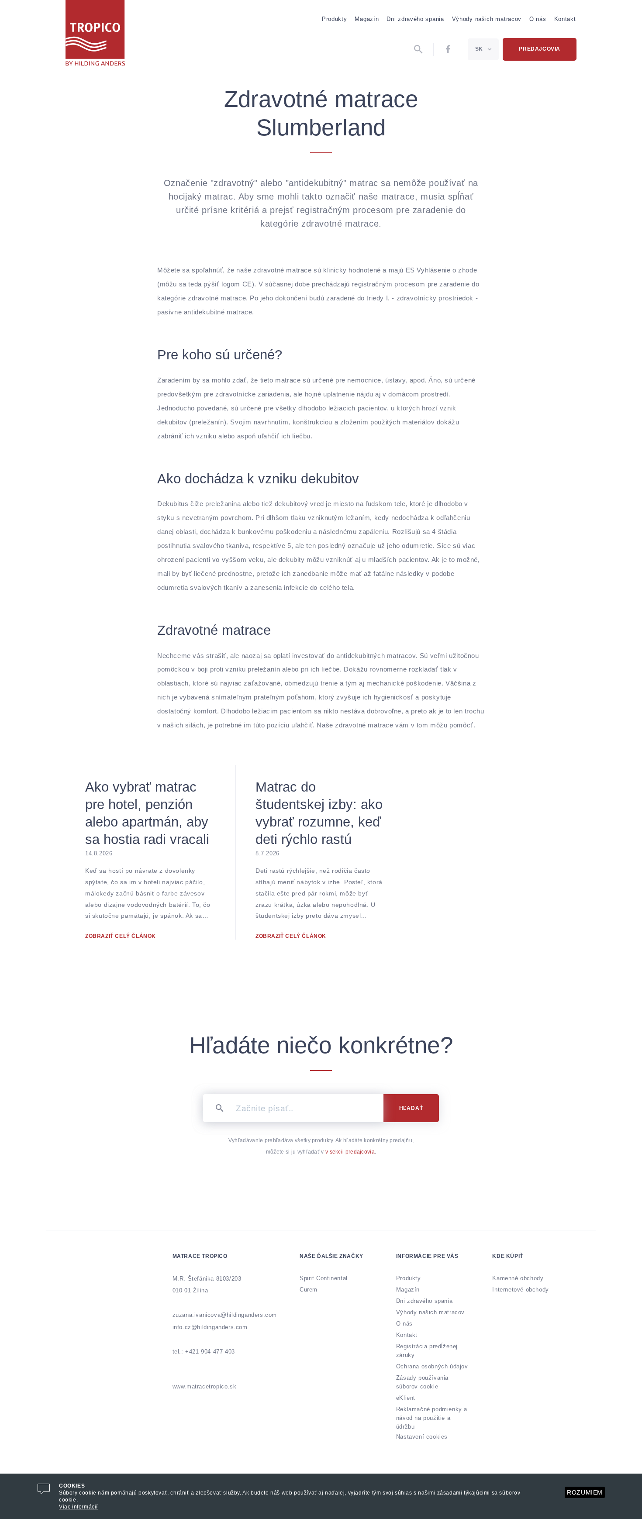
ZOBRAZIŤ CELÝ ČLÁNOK (120, 936)
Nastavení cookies (422, 1436)
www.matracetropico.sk (205, 1386)
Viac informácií (78, 1507)
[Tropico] (95, 32)
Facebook (448, 49)
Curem (309, 1289)
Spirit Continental (324, 1278)
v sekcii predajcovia (350, 1151)
